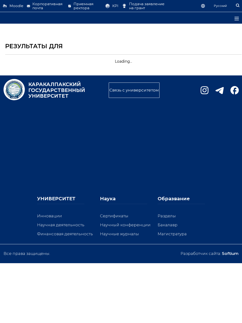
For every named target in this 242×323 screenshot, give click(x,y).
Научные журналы (119, 233)
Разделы (167, 216)
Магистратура (172, 233)
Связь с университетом (134, 90)
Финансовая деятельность (65, 233)
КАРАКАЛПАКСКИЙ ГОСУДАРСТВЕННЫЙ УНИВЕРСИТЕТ (49, 90)
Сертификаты (114, 216)
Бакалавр (167, 225)
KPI (115, 6)
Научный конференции (125, 225)
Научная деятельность (60, 225)
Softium (230, 253)
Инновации (49, 216)
